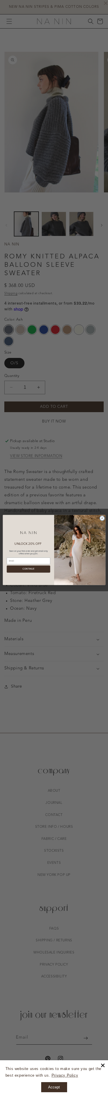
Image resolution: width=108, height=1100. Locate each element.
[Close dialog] (102, 518)
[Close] (103, 1065)
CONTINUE (28, 569)
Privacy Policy (65, 1075)
